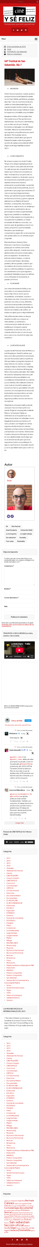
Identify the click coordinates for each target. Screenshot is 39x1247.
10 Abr (28, 790)
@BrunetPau (14, 796)
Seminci (27, 1226)
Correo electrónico (11, 598)
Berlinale (29, 1200)
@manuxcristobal (16, 794)
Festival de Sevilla (20, 1214)
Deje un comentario (14, 54)
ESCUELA (10, 908)
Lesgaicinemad (11, 936)
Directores (10, 893)
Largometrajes (11, 933)
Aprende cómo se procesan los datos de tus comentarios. (18, 625)
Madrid (8, 938)
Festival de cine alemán (15, 918)
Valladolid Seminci (13, 998)
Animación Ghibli (26, 530)
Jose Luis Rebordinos (17, 790)
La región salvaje (26, 534)
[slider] (31, 842)
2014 (8, 861)
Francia (17, 1216)
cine (16, 1204)
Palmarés (16, 1220)
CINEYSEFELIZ (11, 881)
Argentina (21, 1201)
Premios (6, 1223)
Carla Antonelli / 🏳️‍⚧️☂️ (17, 750)
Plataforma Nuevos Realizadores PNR (20, 965)
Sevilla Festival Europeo (15, 988)
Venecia (9, 1000)
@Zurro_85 (27, 794)
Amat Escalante (11, 530)
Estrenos (9, 916)
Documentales (11, 898)
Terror (19, 1228)
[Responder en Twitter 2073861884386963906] (11, 781)
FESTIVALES (11, 52)
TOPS (8, 993)
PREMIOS (9, 970)
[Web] (12, 516)
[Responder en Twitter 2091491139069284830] (11, 741)
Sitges (8, 990)
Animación (14, 1201)
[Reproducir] (7, 656)
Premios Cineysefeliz (14, 973)
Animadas (10, 868)
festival (8, 1212)
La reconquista (11, 534)
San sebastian (11, 537)
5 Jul (30, 750)
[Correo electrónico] (8, 516)
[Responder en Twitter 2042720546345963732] (11, 818)
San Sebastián (22, 52)
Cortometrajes (11, 886)
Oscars (11, 1220)
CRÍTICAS (9, 888)
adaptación (7, 1201)
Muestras (9, 948)
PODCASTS (10, 968)
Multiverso (13, 734)
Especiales (10, 911)
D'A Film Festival (12, 891)
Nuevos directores (29, 1218)
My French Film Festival (15, 950)
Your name (10, 541)
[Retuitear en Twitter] (15, 730)
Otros (8, 960)
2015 (8, 863)
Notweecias (10, 958)
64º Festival (16, 526)
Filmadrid (9, 923)
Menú (4, 39)
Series (8, 985)
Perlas (22, 1220)
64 (7, 526)
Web (5, 606)
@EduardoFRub (25, 764)
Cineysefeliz (21, 1206)
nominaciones (19, 1218)
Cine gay (13, 1206)
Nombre (7, 589)
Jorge (9, 49)
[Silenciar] (28, 656)
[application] (19, 650)
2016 (8, 866)
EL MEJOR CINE (12, 901)
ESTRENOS (10, 913)
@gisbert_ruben (16, 757)
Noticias (9, 955)
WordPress (22, 1244)
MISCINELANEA (12, 943)
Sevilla (7, 1228)
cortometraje (29, 1206)
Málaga (9, 940)
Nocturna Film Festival (14, 953)
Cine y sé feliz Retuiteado (24, 730)
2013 (8, 858)
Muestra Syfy (11, 945)
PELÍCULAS (10, 963)
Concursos (10, 883)
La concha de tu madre (27, 1216)
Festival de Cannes (17, 1212)
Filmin (8, 925)
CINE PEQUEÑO (12, 876)
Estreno (18, 1210)
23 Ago (23, 733)
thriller (23, 1228)
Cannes (9, 873)
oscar (6, 1220)
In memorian (11, 928)
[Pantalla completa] (32, 656)
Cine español (22, 1203)
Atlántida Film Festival (14, 871)
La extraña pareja (12, 931)
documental (26, 1207)
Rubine (30, 1244)
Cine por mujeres (12, 878)
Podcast (27, 1219)
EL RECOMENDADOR (14, 903)
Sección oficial (14, 1225)
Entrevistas (10, 906)
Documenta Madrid (13, 896)
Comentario (9, 566)
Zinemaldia (21, 541)
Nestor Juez (12, 1218)
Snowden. (23, 537)
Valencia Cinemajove (14, 995)
